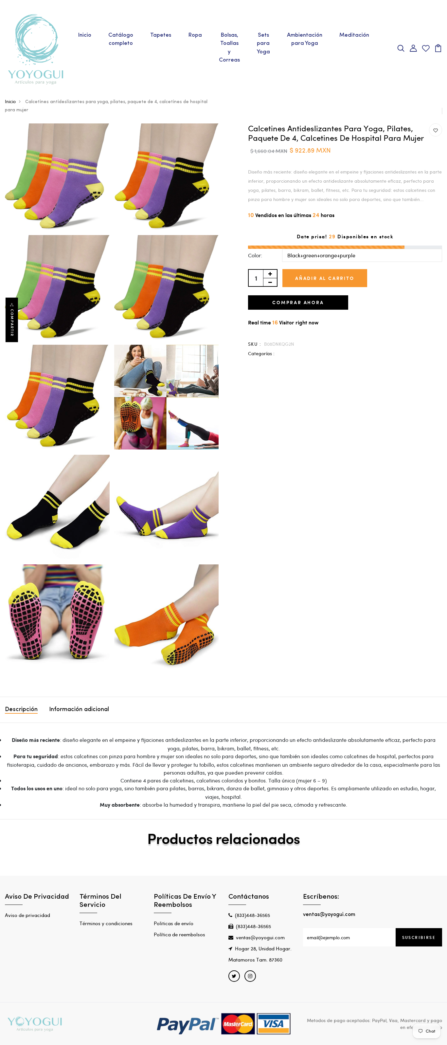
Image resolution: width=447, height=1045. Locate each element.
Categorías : (261, 353)
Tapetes (160, 35)
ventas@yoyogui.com (260, 937)
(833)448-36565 (252, 915)
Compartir (12, 323)
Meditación (354, 35)
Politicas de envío (173, 923)
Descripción (21, 710)
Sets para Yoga (263, 43)
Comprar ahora (298, 302)
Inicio (84, 35)
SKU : (254, 344)
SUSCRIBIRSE (419, 937)
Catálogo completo (120, 39)
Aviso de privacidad (27, 915)
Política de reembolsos (179, 934)
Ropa (195, 35)
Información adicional (79, 710)
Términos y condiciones (106, 923)
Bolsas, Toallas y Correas (229, 47)
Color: (255, 255)
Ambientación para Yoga (304, 39)
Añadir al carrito (324, 278)
